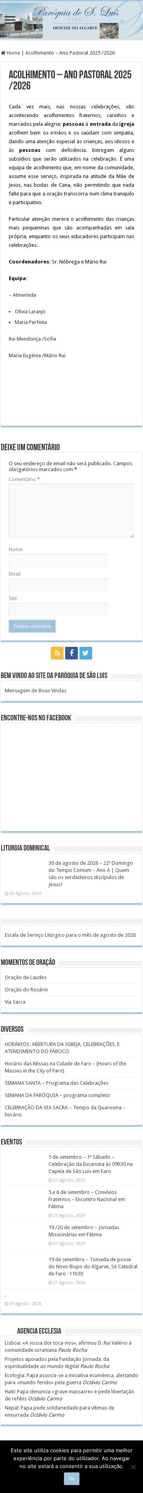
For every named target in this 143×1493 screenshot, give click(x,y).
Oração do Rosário (26, 990)
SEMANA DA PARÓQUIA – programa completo (57, 1095)
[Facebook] (71, 653)
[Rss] (57, 653)
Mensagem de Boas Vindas (35, 690)
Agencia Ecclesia (39, 1332)
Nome (16, 549)
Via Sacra (15, 1002)
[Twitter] (85, 653)
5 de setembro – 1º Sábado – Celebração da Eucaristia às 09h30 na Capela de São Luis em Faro (90, 1164)
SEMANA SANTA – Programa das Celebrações (56, 1083)
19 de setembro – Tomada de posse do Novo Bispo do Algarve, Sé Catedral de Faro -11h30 (92, 1266)
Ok (72, 1479)
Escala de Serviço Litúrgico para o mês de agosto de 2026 (70, 935)
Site (13, 598)
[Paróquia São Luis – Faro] (71, 20)
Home (13, 53)
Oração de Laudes (25, 977)
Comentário (24, 479)
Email (15, 574)
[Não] (133, 1467)
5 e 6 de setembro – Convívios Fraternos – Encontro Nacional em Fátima (86, 1199)
